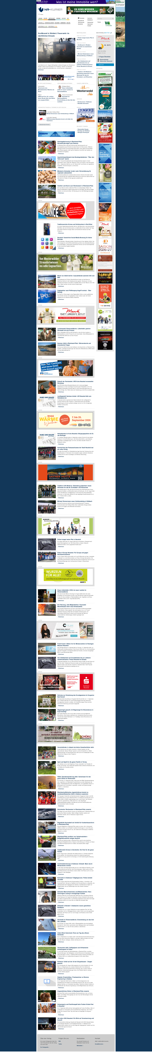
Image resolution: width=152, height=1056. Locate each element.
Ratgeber (57, 22)
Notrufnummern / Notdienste (85, 102)
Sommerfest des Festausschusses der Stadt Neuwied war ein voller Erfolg (75, 448)
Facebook (82, 18)
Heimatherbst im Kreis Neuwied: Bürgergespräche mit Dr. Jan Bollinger (75, 434)
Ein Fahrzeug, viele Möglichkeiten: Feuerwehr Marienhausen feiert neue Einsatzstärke (71, 605)
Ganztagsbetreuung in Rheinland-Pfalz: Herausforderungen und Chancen (69, 142)
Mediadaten (90, 20)
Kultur (64, 18)
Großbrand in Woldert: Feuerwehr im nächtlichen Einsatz (53, 34)
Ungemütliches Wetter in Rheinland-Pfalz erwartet (73, 991)
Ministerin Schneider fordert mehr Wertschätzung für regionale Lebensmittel (74, 172)
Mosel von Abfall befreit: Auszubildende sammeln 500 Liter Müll (76, 276)
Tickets (99, 22)
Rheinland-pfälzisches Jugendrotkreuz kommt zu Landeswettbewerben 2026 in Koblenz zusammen (72, 793)
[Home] (39, 14)
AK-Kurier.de (81, 20)
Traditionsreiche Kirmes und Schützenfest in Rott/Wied (74, 224)
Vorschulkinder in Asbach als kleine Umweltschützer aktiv (75, 747)
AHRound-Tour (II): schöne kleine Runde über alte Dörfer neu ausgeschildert (46, 98)
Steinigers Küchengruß (83, 132)
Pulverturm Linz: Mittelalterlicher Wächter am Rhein (46, 89)
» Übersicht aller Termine (44, 124)
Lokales (40, 22)
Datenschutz (90, 22)
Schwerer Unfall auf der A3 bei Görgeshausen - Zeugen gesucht (74, 962)
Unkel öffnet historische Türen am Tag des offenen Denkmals (73, 934)
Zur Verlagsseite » (44, 1047)
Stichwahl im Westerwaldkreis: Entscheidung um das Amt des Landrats (75, 920)
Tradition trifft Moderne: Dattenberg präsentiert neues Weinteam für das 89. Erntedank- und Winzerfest (74, 486)
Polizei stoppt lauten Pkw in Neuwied (69, 539)
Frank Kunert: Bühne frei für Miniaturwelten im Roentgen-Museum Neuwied (75, 644)
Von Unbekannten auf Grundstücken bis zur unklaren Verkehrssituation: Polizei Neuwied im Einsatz (74, 658)
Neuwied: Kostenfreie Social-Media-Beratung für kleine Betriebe (74, 238)
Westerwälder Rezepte (83, 129)
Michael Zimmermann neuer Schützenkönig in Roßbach (60, 113)
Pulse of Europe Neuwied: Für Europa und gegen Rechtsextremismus (72, 553)
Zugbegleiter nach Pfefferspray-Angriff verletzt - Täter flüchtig (74, 291)
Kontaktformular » (99, 1044)
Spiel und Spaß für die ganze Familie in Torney (72, 762)
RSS (60, 1041)
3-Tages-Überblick (104, 57)
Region (40, 18)
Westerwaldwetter (104, 59)
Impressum (90, 24)
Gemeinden (63, 22)
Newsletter (80, 24)
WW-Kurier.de (81, 22)
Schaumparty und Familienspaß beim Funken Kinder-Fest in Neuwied (75, 1005)
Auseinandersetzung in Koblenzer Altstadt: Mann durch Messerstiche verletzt (74, 864)
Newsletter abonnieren (83, 103)
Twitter (60, 1044)
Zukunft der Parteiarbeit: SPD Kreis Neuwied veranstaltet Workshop (75, 382)
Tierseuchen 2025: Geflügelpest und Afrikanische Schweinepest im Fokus (72, 948)
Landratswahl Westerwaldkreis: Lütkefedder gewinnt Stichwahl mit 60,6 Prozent (73, 329)
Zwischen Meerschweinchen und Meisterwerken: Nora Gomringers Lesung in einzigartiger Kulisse (74, 892)
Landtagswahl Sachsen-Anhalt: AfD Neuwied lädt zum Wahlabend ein (74, 397)
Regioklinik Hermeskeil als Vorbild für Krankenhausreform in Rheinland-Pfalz (75, 823)
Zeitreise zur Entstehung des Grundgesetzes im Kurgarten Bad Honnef (75, 696)
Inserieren (89, 18)
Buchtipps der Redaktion (84, 131)
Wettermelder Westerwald (106, 61)
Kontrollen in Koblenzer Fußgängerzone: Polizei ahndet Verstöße (74, 878)
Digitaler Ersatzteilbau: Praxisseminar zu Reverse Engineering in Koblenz (73, 978)
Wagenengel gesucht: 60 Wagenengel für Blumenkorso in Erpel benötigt (75, 710)
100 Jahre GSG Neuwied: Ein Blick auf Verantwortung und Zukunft (75, 1019)
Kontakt (89, 25)
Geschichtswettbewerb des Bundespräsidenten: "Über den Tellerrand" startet (75, 158)
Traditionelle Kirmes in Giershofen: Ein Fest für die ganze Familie (75, 850)
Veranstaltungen (49, 22)
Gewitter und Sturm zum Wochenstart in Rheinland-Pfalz (75, 186)
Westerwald (42, 26)
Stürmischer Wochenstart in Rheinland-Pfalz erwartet (74, 809)
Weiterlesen (41, 69)
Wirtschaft (51, 18)
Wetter (68, 22)
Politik (45, 18)
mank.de (101, 64)
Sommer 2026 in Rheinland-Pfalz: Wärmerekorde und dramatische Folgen (74, 344)
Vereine (58, 18)
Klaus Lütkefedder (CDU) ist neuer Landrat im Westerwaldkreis (65, 89)
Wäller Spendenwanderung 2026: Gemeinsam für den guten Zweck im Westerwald (74, 777)
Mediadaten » (80, 1045)
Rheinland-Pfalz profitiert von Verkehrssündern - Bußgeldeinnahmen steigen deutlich (72, 837)
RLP (68, 18)
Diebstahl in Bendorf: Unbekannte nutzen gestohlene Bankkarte (74, 906)
